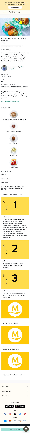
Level (3, 79)
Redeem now (15, 7)
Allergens (4, 90)
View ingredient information (10, 101)
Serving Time (5, 74)
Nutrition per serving (8, 84)
